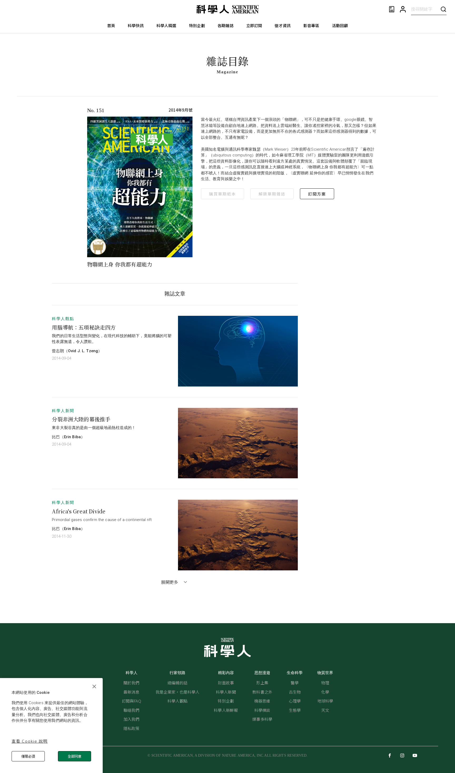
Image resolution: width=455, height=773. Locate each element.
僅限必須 (28, 756)
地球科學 (325, 701)
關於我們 (131, 682)
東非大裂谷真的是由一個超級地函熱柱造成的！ (94, 427)
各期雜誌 (225, 25)
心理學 (295, 701)
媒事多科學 (262, 719)
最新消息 (131, 692)
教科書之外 (262, 692)
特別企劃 (197, 25)
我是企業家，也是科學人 (178, 692)
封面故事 (226, 682)
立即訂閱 (254, 25)
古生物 (295, 692)
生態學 (295, 710)
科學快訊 (136, 25)
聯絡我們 (131, 710)
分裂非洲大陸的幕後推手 (81, 419)
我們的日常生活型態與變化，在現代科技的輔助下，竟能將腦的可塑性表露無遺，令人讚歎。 (111, 338)
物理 (325, 682)
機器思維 (262, 701)
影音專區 (311, 25)
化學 (325, 692)
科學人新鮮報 (226, 710)
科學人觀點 (63, 318)
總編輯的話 (177, 682)
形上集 (262, 682)
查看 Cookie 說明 (30, 741)
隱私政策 (131, 728)
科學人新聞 (63, 410)
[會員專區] (403, 9)
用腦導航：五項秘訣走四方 (84, 327)
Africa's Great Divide (78, 511)
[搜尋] (443, 9)
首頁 (111, 25)
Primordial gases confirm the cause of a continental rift (102, 519)
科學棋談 (262, 710)
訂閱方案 (317, 194)
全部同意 (74, 756)
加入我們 (131, 719)
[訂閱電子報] (392, 9)
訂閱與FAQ (131, 701)
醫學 (295, 682)
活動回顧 (340, 25)
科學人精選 (166, 25)
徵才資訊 (283, 25)
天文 (325, 710)
